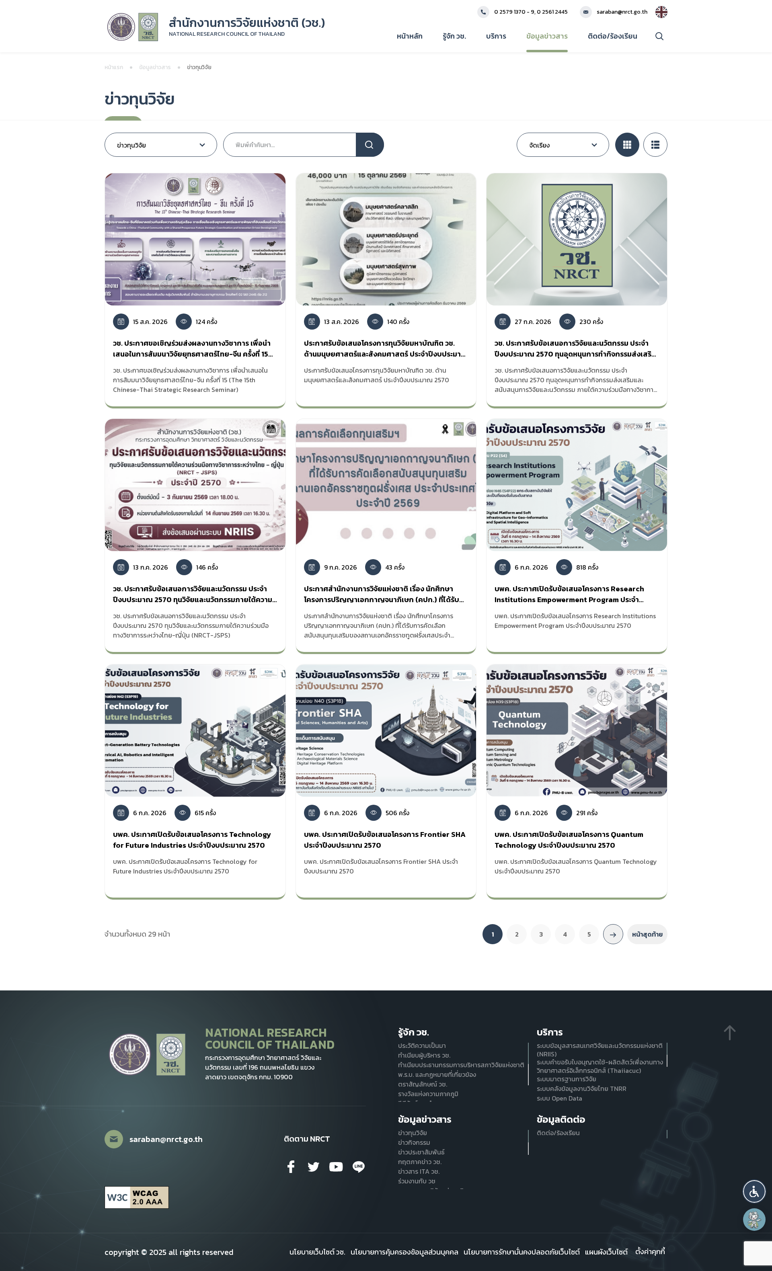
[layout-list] (655, 145)
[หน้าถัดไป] (613, 934)
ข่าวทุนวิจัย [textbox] (131, 145)
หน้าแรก (114, 67)
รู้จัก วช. (454, 36)
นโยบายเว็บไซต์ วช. (317, 1252)
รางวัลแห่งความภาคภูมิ (428, 1094)
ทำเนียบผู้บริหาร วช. (424, 1055)
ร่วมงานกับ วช (416, 1181)
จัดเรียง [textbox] (539, 145)
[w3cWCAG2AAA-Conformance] (137, 1197)
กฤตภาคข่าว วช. (419, 1162)
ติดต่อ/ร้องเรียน (612, 36)
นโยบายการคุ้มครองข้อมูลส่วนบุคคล (404, 1252)
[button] (754, 1191)
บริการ (496, 36)
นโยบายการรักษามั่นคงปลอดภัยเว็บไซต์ (522, 1252)
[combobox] (161, 145)
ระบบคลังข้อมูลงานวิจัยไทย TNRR (581, 1088)
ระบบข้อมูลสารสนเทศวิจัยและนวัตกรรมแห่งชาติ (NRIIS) (600, 1049)
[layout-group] (627, 145)
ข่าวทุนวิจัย (412, 1133)
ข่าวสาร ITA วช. (418, 1171)
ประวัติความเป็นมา (422, 1045)
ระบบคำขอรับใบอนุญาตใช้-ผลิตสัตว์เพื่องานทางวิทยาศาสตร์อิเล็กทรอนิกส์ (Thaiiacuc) (600, 1066)
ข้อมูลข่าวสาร (547, 36)
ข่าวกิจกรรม (414, 1142)
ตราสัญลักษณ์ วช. (422, 1084)
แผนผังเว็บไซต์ (606, 1252)
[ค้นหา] (659, 36)
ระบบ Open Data (559, 1098)
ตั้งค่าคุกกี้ (650, 1252)
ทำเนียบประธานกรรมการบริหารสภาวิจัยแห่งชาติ (461, 1065)
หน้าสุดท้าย (647, 934)
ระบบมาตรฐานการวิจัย (566, 1079)
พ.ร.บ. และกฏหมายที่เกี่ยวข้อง (437, 1074)
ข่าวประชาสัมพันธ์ (421, 1152)
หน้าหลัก (410, 36)
